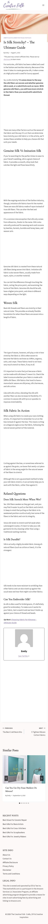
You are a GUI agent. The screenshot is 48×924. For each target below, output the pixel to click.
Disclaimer (7, 870)
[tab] (19, 803)
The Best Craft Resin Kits (12, 730)
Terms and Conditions (11, 874)
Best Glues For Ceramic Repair (15, 820)
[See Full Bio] (29, 656)
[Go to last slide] (6, 778)
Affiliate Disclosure (10, 862)
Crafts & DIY (8, 38)
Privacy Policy (8, 866)
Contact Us (7, 858)
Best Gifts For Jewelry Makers (14, 836)
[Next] (42, 778)
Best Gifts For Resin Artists (13, 824)
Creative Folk (19, 38)
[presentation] (24, 769)
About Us (6, 855)
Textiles (28, 38)
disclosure (7, 59)
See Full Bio (23, 656)
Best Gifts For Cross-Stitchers (14, 828)
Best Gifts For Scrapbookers (14, 832)
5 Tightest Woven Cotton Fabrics (38, 731)
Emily (7, 53)
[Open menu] (43, 5)
